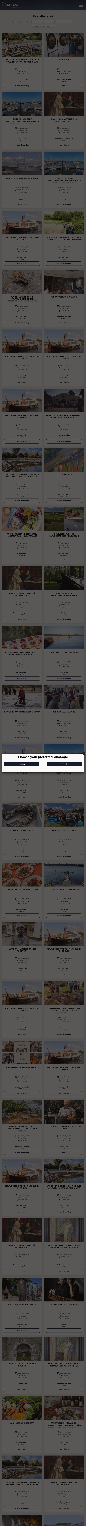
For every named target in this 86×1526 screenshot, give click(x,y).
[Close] (84, 753)
